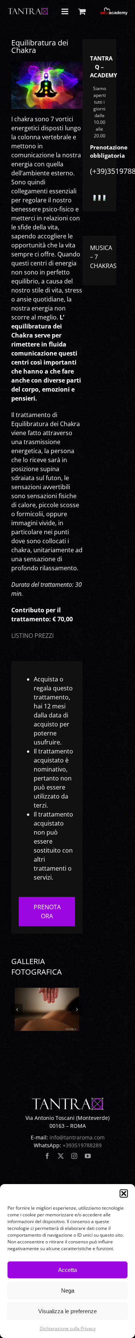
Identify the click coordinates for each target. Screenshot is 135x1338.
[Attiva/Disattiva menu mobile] (65, 11)
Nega (67, 1290)
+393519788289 (82, 1145)
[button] (124, 1193)
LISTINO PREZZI (32, 635)
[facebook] (47, 1156)
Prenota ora (47, 911)
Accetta (67, 1270)
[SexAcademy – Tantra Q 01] (47, 1009)
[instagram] (74, 1156)
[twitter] (61, 1156)
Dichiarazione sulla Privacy (68, 1328)
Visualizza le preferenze (67, 1311)
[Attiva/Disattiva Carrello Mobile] (82, 11)
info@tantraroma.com (77, 1137)
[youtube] (88, 1156)
